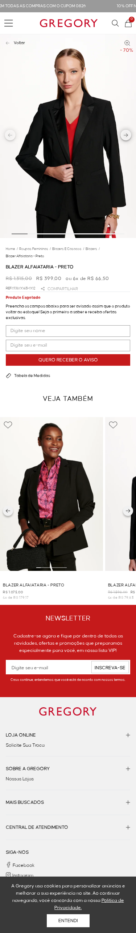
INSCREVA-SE (110, 667)
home (12, 249)
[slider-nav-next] (126, 136)
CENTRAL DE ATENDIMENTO (37, 827)
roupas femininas (35, 249)
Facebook (23, 865)
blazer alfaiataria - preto (25, 256)
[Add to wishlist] (8, 425)
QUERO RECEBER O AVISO (68, 359)
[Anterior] (8, 511)
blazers (93, 249)
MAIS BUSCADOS (25, 802)
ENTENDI (68, 920)
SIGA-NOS (17, 852)
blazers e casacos (68, 249)
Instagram (22, 875)
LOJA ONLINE (21, 735)
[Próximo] (128, 511)
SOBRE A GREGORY (28, 768)
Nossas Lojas (20, 778)
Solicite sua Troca (25, 745)
